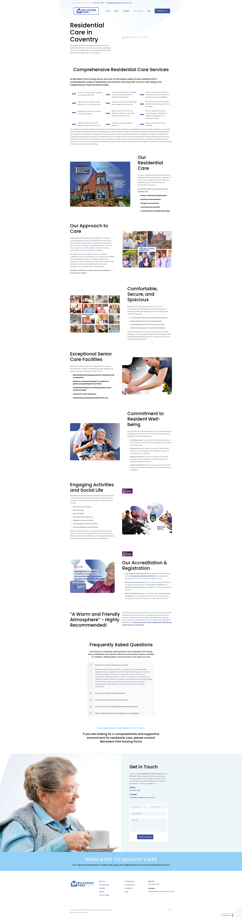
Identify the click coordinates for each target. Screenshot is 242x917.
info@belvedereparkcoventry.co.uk (119, 3)
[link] (127, 491)
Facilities (102, 888)
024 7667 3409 (98, 3)
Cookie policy (130, 881)
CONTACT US (161, 11)
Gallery (101, 892)
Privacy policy (130, 885)
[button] (121, 676)
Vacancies (129, 888)
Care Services (104, 885)
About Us (102, 881)
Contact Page (104, 895)
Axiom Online (85, 912)
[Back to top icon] (170, 910)
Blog (126, 892)
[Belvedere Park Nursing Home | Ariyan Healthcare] (86, 11)
